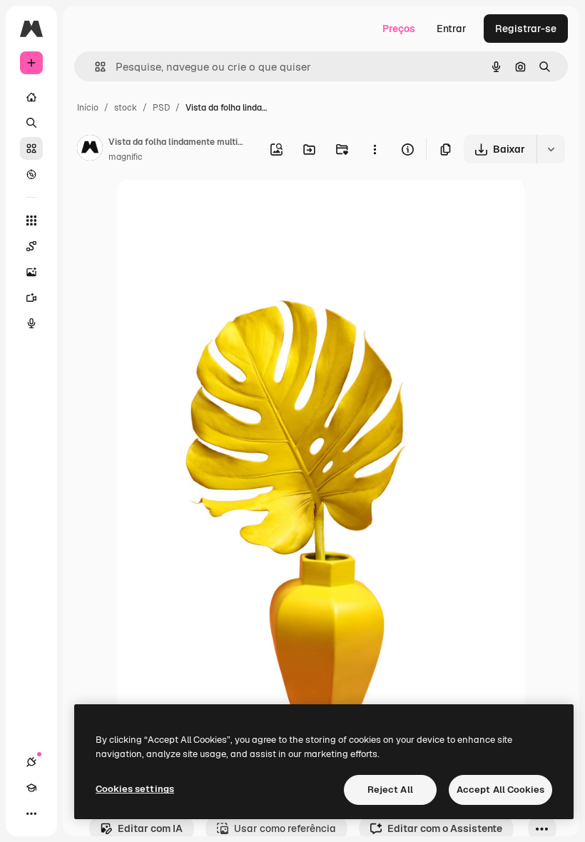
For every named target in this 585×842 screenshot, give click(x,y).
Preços (398, 28)
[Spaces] (31, 246)
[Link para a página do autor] (90, 150)
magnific (125, 157)
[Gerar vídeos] (31, 297)
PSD (161, 107)
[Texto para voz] (31, 323)
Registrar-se (525, 28)
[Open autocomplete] (94, 66)
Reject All (390, 789)
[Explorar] (31, 174)
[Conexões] (31, 762)
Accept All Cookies (500, 789)
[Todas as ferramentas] (31, 220)
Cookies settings (135, 789)
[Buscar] (31, 122)
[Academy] (31, 787)
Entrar (452, 28)
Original (208, 206)
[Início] (31, 97)
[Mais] (31, 813)
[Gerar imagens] (31, 271)
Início (87, 107)
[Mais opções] (374, 149)
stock (125, 107)
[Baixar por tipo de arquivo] (550, 149)
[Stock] (31, 148)
